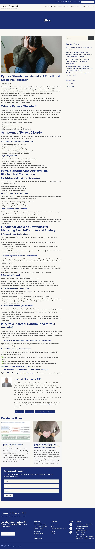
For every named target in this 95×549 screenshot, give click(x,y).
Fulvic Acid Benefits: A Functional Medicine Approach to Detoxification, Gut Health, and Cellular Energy (46, 445)
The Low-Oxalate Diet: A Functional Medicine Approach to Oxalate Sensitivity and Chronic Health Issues (79, 68)
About (59, 1)
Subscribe (8, 495)
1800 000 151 (80, 528)
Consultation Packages (59, 6)
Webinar (86, 6)
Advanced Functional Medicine (43, 405)
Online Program (67, 6)
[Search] (91, 38)
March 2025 (70, 86)
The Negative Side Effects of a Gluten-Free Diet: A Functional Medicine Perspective (78, 61)
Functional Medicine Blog (66, 1)
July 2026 (69, 83)
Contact (78, 1)
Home (56, 1)
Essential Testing (80, 6)
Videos (74, 1)
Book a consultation (87, 1)
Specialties (73, 6)
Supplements (91, 6)
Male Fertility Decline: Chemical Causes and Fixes (13, 445)
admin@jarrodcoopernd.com (84, 524)
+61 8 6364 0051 (81, 532)
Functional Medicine (49, 6)
